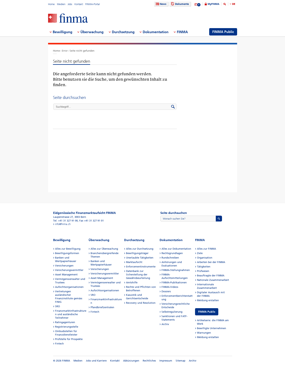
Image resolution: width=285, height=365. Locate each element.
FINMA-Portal (92, 4)
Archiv (165, 324)
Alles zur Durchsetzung (139, 248)
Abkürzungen (131, 360)
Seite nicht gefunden (82, 50)
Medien (61, 4)
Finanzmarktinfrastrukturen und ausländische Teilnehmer (70, 314)
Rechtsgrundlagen (172, 253)
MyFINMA (213, 4)
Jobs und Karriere (96, 360)
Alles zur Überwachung (104, 248)
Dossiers (166, 291)
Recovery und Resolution (140, 302)
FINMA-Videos (170, 286)
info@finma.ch (63, 224)
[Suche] (225, 4)
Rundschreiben (170, 257)
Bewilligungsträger (137, 253)
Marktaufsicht (134, 262)
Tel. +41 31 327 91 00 (65, 220)
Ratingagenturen (65, 322)
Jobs (70, 4)
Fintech (59, 343)
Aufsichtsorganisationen (69, 286)
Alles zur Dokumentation (176, 248)
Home (51, 4)
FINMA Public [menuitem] (223, 32)
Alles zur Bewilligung (67, 248)
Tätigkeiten (203, 266)
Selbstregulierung (172, 311)
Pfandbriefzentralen (102, 307)
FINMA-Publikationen (174, 282)
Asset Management (66, 274)
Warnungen (204, 332)
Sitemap (180, 360)
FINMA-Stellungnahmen (176, 270)
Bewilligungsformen (67, 253)
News (163, 4)
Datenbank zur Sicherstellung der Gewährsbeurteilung (138, 274)
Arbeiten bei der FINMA (211, 262)
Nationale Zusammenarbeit (213, 280)
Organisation (204, 257)
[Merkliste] (196, 4)
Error (65, 50)
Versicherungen (64, 265)
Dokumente (182, 4)
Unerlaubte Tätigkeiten (139, 257)
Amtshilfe (131, 282)
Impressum (165, 360)
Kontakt (78, 4)
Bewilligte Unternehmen (211, 328)
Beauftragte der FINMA (210, 275)
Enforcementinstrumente (140, 266)
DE (233, 4)
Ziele (200, 253)
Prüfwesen (203, 271)
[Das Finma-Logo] (68, 18)
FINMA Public (206, 311)
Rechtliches (149, 360)
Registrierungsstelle (66, 326)
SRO (57, 306)
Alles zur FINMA (206, 248)
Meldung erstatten (208, 300)
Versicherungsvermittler (69, 270)
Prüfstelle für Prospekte (69, 339)
